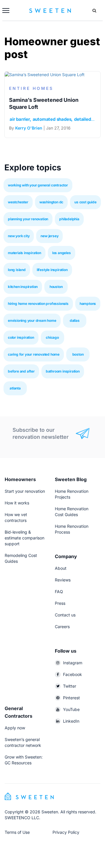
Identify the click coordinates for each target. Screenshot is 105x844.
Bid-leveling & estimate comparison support (24, 538)
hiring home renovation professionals (38, 303)
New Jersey (49, 236)
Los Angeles (61, 253)
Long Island (17, 270)
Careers (62, 626)
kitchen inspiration (23, 286)
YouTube (71, 709)
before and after (21, 371)
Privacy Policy (65, 832)
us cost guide (85, 202)
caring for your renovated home (34, 354)
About (60, 568)
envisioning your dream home (32, 320)
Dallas (75, 320)
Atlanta (15, 388)
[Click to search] (94, 10)
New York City (18, 236)
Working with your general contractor (38, 185)
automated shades (52, 119)
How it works (17, 502)
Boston (78, 354)
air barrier (20, 119)
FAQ (59, 591)
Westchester (18, 202)
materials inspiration (24, 253)
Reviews (63, 579)
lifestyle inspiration (52, 270)
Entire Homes (31, 88)
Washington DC (51, 202)
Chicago (52, 337)
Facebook (72, 674)
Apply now (15, 727)
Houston (56, 286)
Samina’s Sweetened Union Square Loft (43, 103)
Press (60, 603)
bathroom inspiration (63, 371)
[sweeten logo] (29, 795)
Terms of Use (17, 832)
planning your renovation (28, 219)
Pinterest (71, 697)
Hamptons (88, 303)
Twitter (69, 686)
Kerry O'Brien (28, 127)
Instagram (72, 662)
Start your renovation (25, 491)
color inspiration (21, 337)
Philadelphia (69, 219)
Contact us (65, 614)
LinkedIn (71, 721)
